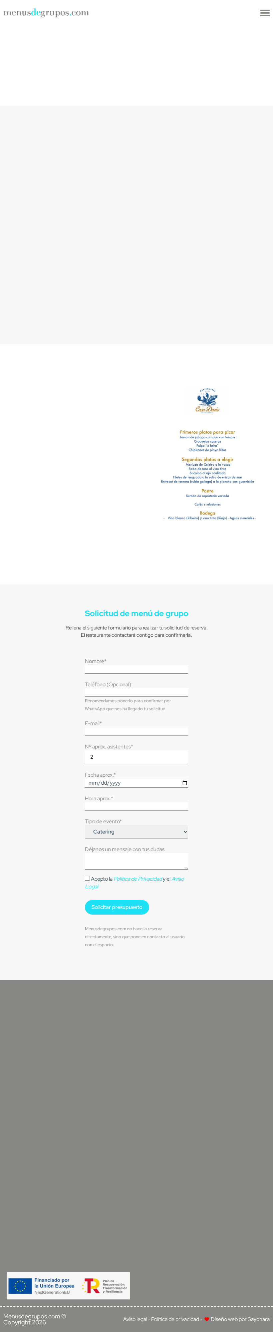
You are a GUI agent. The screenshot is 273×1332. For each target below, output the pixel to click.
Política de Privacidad (138, 878)
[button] (265, 13)
